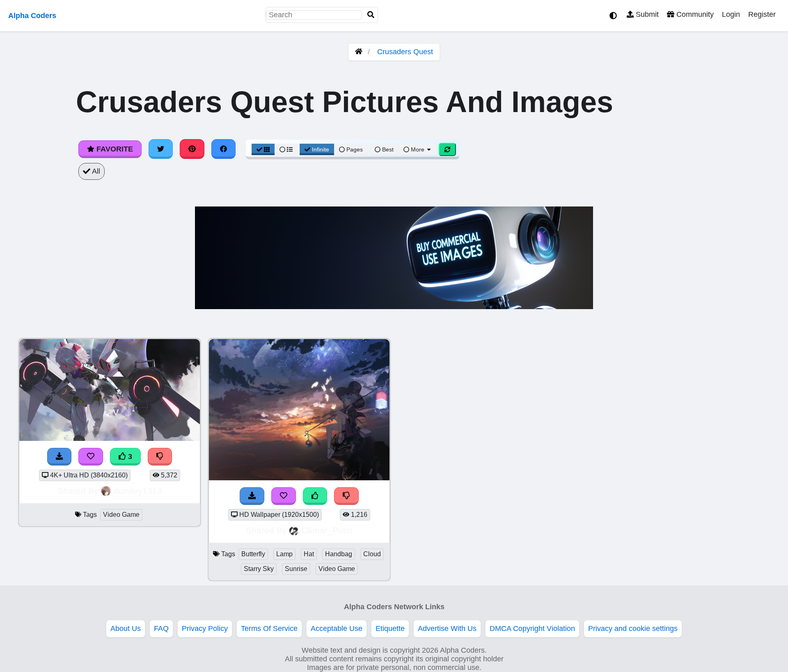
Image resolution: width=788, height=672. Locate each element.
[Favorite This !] (283, 496)
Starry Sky (259, 568)
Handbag (338, 553)
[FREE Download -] (252, 496)
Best (387, 149)
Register (762, 14)
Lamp (284, 553)
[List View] (286, 149)
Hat (309, 553)
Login (731, 14)
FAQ (161, 628)
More (417, 149)
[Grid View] (263, 149)
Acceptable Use (336, 628)
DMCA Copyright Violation (532, 628)
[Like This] (315, 496)
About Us (125, 628)
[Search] (371, 15)
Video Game (121, 514)
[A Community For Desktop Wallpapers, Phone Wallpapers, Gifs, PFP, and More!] (358, 52)
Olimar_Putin (327, 530)
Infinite (320, 149)
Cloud (372, 553)
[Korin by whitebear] (299, 478)
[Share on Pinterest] (192, 149)
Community (694, 14)
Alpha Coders (32, 15)
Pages (354, 149)
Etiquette (390, 628)
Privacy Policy (205, 628)
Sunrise (296, 568)
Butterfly (253, 553)
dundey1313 (137, 490)
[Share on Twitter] (161, 149)
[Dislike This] (346, 496)
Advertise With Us (447, 628)
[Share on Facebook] (223, 149)
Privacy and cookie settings (633, 628)
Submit (646, 14)
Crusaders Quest (405, 52)
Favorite (113, 149)
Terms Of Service (269, 628)
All (95, 171)
